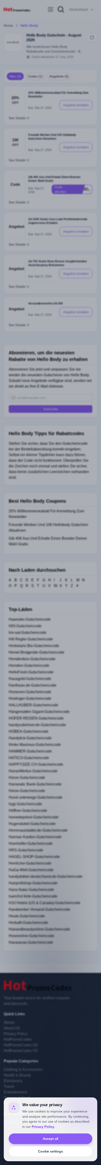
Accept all (50, 1139)
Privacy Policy (43, 1127)
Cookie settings (50, 1151)
